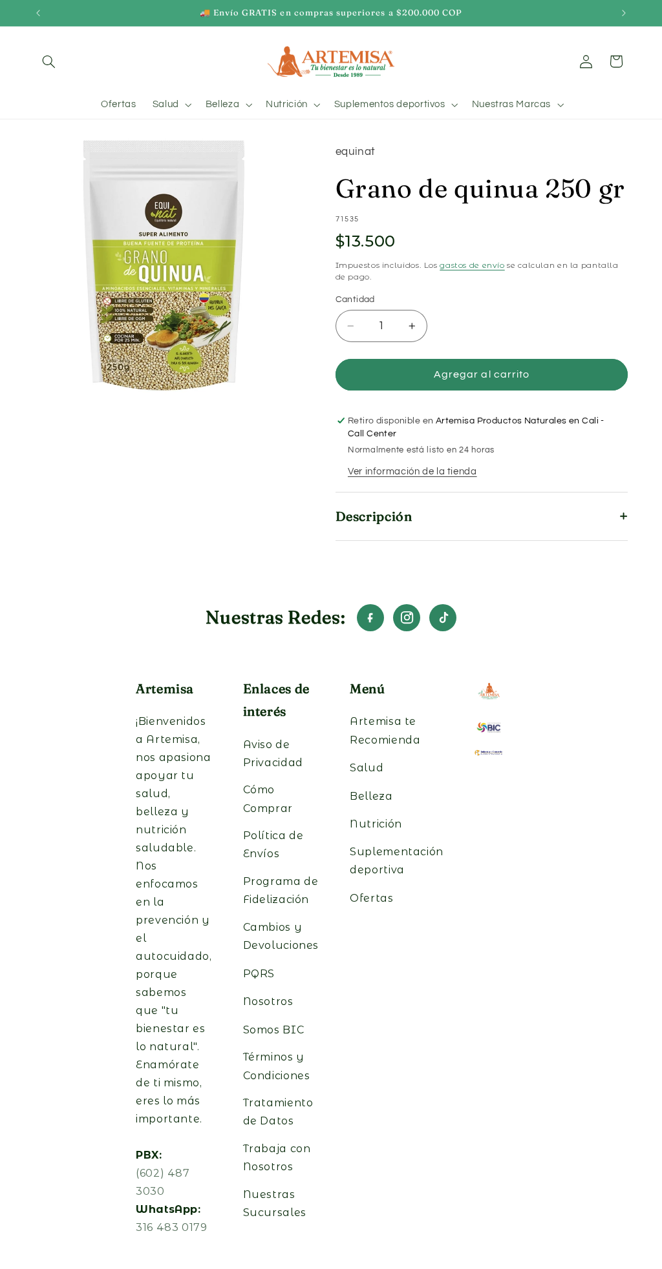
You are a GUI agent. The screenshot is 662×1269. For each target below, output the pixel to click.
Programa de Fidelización (281, 890)
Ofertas (371, 898)
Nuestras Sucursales (274, 1203)
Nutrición (376, 824)
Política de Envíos (273, 844)
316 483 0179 (172, 1227)
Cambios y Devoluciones (281, 936)
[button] (49, 61)
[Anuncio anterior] (38, 13)
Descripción (374, 516)
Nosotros (268, 1001)
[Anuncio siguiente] (624, 13)
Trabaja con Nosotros (277, 1157)
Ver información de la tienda (412, 471)
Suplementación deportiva (396, 861)
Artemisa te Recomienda (385, 730)
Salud (366, 768)
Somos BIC (273, 1030)
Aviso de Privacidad (273, 753)
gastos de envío (472, 265)
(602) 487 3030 (163, 1182)
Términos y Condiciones (276, 1066)
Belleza (371, 796)
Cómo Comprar (268, 799)
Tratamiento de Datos (278, 1112)
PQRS (259, 974)
